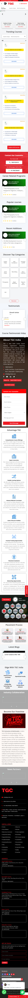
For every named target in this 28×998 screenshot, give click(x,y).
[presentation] (25, 93)
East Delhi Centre (9, 385)
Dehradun (4, 817)
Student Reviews (6, 839)
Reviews (17, 829)
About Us (6, 380)
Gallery (17, 849)
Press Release (5, 829)
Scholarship (5, 847)
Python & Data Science (23, 283)
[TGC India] (3, 974)
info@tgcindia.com (8, 797)
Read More (6, 325)
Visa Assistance (19, 842)
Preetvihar (10, 815)
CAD (5, 292)
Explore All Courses (14, 147)
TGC (10, 314)
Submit (5, 962)
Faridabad (17, 815)
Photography (5, 282)
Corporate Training (20, 847)
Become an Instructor (7, 832)
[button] (4, 8)
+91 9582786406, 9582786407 (10, 805)
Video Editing (14, 271)
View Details (6, 599)
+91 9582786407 (15, 170)
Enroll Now (18, 834)
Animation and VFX (23, 262)
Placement (18, 844)
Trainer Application (20, 832)
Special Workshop (6, 837)
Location (4, 852)
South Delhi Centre (16, 380)
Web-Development (21, 8)
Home (3, 827)
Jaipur (22, 815)
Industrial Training (6, 834)
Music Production (23, 272)
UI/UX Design (5, 272)
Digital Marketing (14, 283)
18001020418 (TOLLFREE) (9, 801)
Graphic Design (12, 8)
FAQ (3, 844)
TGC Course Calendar (20, 837)
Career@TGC (18, 839)
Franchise (18, 852)
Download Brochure (6, 842)
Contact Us (4, 849)
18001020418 (15, 162)
